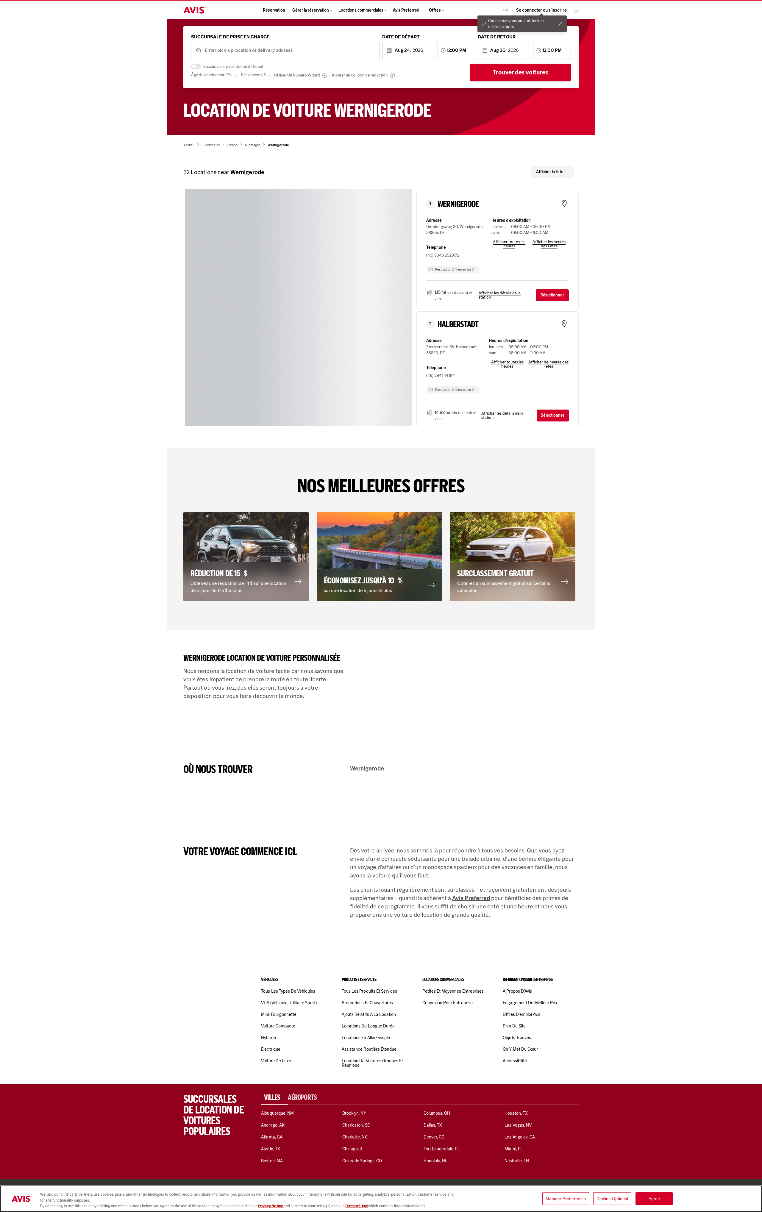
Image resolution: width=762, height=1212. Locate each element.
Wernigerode (458, 204)
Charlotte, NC (355, 1137)
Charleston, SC (356, 1125)
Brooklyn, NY (354, 1113)
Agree (654, 1198)
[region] (381, 1199)
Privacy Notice (271, 1206)
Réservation (274, 10)
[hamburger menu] (576, 10)
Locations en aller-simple (366, 1037)
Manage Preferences (566, 1198)
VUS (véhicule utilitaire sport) (288, 1002)
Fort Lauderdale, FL (442, 1149)
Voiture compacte (278, 1026)
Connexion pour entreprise (447, 1002)
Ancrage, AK (273, 1125)
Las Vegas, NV (518, 1125)
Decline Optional (612, 1198)
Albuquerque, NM (277, 1113)
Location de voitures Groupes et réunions (372, 1063)
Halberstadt (458, 324)
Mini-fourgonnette (278, 1014)
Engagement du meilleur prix (530, 1002)
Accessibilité (515, 1060)
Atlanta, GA (271, 1137)
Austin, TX (270, 1149)
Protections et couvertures (367, 1002)
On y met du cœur (520, 1049)
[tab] (274, 1097)
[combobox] (290, 50)
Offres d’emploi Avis (521, 1014)
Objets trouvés (517, 1037)
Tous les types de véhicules (288, 991)
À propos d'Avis (517, 991)
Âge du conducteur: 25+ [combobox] (212, 74)
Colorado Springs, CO (362, 1160)
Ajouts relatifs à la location (369, 1014)
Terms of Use (356, 1206)
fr (505, 10)
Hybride (268, 1037)
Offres (435, 10)
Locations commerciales (360, 10)
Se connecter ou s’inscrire (541, 10)
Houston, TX (516, 1113)
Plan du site (514, 1026)
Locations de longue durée (368, 1026)
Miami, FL (513, 1149)
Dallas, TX (433, 1125)
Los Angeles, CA (520, 1137)
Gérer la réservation (310, 10)
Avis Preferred (406, 10)
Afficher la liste (549, 171)
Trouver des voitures (520, 72)
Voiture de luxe (276, 1060)
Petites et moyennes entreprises (453, 991)
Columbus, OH (437, 1113)
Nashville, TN (517, 1160)
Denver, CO (434, 1137)
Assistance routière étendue (369, 1049)
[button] (302, 311)
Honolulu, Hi (435, 1160)
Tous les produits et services (369, 991)
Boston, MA (271, 1160)
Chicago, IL (352, 1149)
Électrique (270, 1049)
